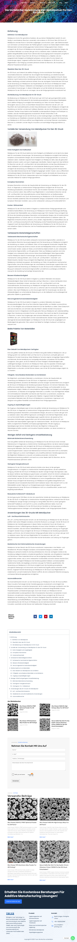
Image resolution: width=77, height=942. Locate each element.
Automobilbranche (18, 696)
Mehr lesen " (11, 837)
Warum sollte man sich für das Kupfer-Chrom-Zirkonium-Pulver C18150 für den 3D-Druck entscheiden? (54, 867)
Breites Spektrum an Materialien (20, 668)
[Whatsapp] (73, 938)
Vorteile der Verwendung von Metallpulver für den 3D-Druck (28, 647)
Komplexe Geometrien (19, 652)
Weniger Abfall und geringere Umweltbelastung (25, 678)
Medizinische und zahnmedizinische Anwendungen (27, 694)
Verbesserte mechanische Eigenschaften (24, 660)
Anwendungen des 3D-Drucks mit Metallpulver (24, 689)
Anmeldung (51, 3)
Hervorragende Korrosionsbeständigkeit (25, 665)
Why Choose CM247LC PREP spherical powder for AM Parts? (28, 707)
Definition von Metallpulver (20, 640)
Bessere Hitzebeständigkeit (21, 663)
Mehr (66, 3)
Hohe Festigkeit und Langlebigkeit (22, 650)
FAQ (60, 3)
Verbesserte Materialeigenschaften (21, 658)
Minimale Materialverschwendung (22, 681)
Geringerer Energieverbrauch (21, 683)
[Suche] (72, 2)
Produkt (32, 3)
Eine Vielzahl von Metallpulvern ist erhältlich (25, 671)
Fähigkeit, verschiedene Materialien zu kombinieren (28, 673)
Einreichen (16, 781)
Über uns (42, 3)
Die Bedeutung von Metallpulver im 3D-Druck (25, 645)
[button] (35, 616)
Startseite (24, 3)
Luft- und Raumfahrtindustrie (21, 691)
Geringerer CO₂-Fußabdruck (21, 686)
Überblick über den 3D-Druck (21, 642)
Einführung (13, 637)
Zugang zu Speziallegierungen (21, 676)
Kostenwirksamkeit (18, 655)
